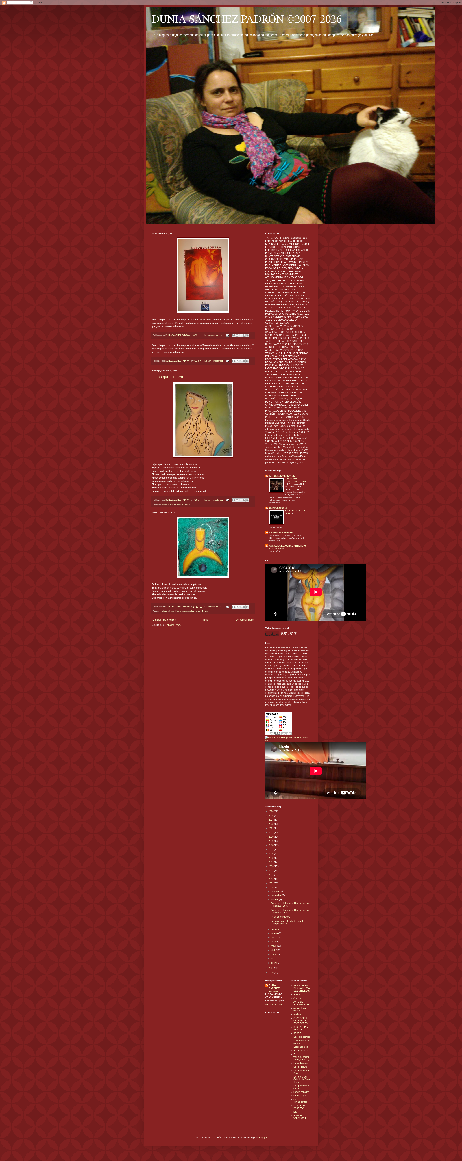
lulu (295, 1112)
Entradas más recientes (164, 620)
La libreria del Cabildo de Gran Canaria (301, 1079)
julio (273, 937)
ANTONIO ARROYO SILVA (301, 1003)
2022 (271, 828)
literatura (172, 504)
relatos (187, 504)
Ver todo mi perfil (273, 1004)
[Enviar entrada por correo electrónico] (227, 335)
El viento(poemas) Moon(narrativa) (301, 1057)
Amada (296, 994)
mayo (274, 946)
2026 (271, 811)
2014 (271, 862)
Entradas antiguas (245, 620)
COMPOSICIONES (278, 508)
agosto (274, 933)
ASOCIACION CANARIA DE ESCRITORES (300, 1021)
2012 (271, 870)
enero (274, 963)
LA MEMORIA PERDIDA (281, 532)
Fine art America (301, 1063)
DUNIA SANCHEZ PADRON (274, 988)
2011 (271, 875)
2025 (271, 815)
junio (273, 942)
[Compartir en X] (240, 335)
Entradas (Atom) (173, 625)
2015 (271, 858)
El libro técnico (300, 1050)
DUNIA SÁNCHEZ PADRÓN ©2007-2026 (247, 18)
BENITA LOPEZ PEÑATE (300, 1028)
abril (273, 950)
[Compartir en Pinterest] (247, 335)
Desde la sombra (301, 1037)
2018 (271, 845)
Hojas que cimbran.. (169, 377)
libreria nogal (299, 1095)
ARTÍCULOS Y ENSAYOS (282, 476)
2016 (271, 853)
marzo (274, 954)
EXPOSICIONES (276, 549)
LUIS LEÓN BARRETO (299, 1106)
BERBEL (297, 1033)
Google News (300, 1067)
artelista (297, 1014)
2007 (271, 968)
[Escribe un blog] (237, 335)
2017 (271, 849)
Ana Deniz (298, 998)
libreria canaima (301, 1092)
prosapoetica (188, 611)
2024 (271, 820)
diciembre (276, 891)
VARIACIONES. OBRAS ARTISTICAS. (288, 546)
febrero (275, 958)
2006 (271, 972)
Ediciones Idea (300, 1047)
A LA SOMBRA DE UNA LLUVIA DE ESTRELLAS (301, 988)
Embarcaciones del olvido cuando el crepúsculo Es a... (288, 922)
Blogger (263, 1137)
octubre (275, 899)
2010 (271, 879)
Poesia (180, 504)
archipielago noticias (299, 1009)
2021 (271, 832)
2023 (271, 824)
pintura (171, 611)
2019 (271, 841)
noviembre (276, 895)
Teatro (205, 611)
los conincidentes (300, 1100)
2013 (271, 866)
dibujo (164, 504)
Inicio (205, 620)
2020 (271, 837)
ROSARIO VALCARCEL (299, 1116)
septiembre (277, 929)
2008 (271, 887)
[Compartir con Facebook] (244, 335)
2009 (271, 883)
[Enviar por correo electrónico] (233, 335)
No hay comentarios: (213, 335)
